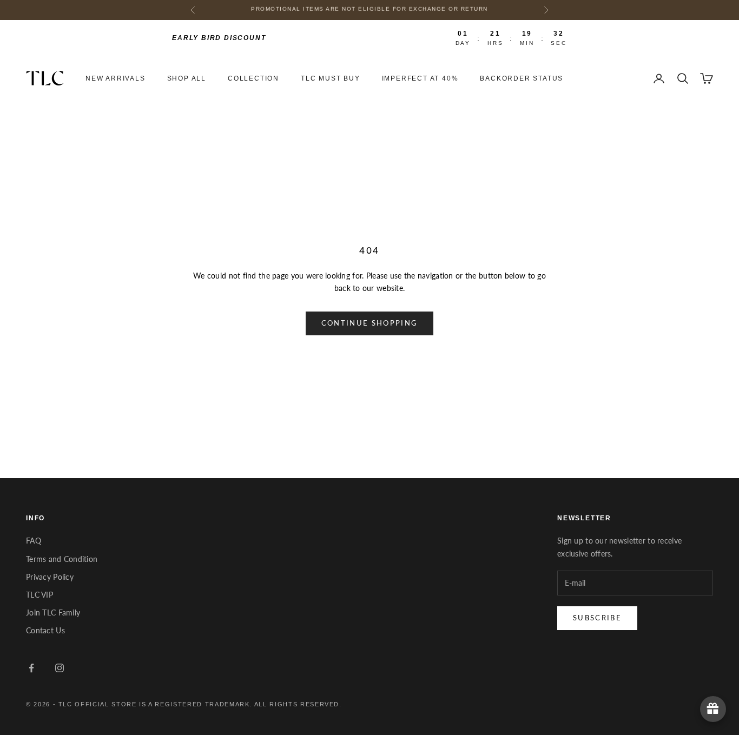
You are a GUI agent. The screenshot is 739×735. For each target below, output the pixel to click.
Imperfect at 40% (420, 78)
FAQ (33, 540)
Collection (253, 78)
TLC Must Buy (330, 78)
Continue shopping (369, 323)
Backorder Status (521, 78)
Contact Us (45, 630)
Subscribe (597, 617)
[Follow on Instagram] (59, 668)
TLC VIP (39, 594)
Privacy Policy (50, 576)
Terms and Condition (61, 559)
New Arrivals (115, 78)
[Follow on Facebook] (31, 668)
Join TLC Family (53, 612)
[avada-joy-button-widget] (713, 709)
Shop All (186, 78)
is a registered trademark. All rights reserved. (240, 704)
